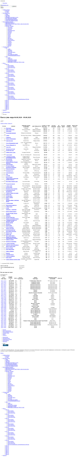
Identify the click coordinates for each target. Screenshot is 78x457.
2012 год (7, 102)
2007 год (7, 107)
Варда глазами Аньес (10, 246)
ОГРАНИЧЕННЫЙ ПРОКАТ (11, 19)
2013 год (7, 101)
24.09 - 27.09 (3, 298)
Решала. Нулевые (10, 228)
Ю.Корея (9, 44)
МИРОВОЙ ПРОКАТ (10, 22)
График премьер (6, 9)
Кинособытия (6, 340)
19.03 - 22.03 (3, 312)
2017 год (7, 86)
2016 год (7, 90)
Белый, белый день (10, 217)
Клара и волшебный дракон (12, 218)
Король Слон (9, 232)
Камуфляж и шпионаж (11, 167)
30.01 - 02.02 (3, 322)
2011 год (7, 103)
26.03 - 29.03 (3, 311)
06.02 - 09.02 (3, 320)
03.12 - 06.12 (3, 284)
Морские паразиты (10, 168)
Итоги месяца (11, 65)
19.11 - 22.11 (3, 287)
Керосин (8, 253)
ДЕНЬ (6, 14)
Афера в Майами (10, 251)
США (6, 56)
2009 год (7, 105)
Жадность (8, 224)
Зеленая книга (9, 196)
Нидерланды (10, 39)
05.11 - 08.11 (3, 290)
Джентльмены (9, 160)
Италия (9, 33)
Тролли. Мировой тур (11, 145)
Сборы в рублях (3, 123)
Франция (10, 42)
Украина (9, 41)
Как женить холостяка (11, 231)
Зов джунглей (9, 159)
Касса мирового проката (8, 21)
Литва (9, 37)
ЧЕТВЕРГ (7, 15)
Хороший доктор (10, 254)
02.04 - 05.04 (3, 310)
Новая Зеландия (11, 40)
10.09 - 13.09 (3, 300)
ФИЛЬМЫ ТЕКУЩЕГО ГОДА (11, 17)
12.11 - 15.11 (3, 288)
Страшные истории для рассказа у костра (11, 221)
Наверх (2, 353)
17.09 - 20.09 (3, 299)
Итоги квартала (11, 66)
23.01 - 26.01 (3, 323)
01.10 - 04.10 (3, 296)
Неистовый (8, 128)
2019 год (7, 77)
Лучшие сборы (6, 46)
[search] (14, 6)
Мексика (9, 38)
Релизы (4, 329)
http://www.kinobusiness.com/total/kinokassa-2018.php (18, 99)
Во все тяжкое (9, 177)
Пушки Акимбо (9, 222)
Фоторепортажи (6, 338)
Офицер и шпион (10, 239)
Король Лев (8, 234)
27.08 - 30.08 (3, 303)
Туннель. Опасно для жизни (12, 193)
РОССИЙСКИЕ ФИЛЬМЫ (11, 18)
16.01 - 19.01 (3, 324)
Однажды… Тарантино (11, 209)
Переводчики (9, 225)
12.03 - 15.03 (3, 314)
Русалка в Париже (10, 165)
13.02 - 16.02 (3, 319)
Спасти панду (9, 154)
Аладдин (8, 175)
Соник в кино (9, 185)
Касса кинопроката (7, 330)
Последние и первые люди (12, 181)
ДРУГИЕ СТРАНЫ (9, 26)
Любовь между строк (10, 152)
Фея (7, 174)
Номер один (8, 194)
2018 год (7, 81)
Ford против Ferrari (10, 190)
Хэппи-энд (8, 137)
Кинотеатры (5, 337)
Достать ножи (9, 187)
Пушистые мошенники (11, 241)
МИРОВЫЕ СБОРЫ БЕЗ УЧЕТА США (16, 62)
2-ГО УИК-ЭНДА (11, 52)
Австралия (10, 27)
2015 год (7, 94)
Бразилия (10, 29)
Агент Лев (8, 147)
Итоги (4, 63)
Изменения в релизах (7, 339)
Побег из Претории (10, 129)
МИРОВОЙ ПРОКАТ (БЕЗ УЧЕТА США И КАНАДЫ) (17, 23)
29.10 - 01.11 (3, 291)
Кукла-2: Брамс (9, 247)
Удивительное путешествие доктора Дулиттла (12, 179)
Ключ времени (9, 164)
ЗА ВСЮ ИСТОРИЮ (12, 59)
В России (7, 10)
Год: (1, 275)
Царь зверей (8, 257)
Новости (5, 110)
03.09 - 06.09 (3, 302)
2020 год (7, 73)
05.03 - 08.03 (3, 315)
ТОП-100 (10, 53)
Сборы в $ (10, 123)
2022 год (7, 64)
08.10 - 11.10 (3, 295)
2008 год (7, 106)
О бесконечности (9, 172)
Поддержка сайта (27, 351)
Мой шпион (8, 131)
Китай (9, 34)
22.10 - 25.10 (3, 292)
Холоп (7, 208)
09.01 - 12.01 (3, 326)
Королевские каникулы (11, 205)
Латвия (9, 35)
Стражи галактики (10, 243)
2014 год (7, 100)
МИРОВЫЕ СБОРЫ (12, 61)
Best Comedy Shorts (10, 235)
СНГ (6, 47)
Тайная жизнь (9, 206)
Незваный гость (9, 170)
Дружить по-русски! (10, 149)
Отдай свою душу (10, 150)
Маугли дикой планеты (11, 211)
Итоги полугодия (11, 67)
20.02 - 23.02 (3, 318)
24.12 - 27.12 (3, 280)
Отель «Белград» (10, 227)
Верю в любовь (9, 197)
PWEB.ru (33, 351)
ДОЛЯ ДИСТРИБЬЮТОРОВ (11, 20)
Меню (2, 7)
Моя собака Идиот (10, 249)
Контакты (5, 3)
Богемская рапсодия (10, 229)
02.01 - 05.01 (3, 327)
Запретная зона (9, 140)
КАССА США (8, 25)
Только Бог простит (10, 183)
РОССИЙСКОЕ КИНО (13, 54)
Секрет (7, 135)
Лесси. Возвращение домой (12, 143)
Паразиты (8, 215)
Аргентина (10, 28)
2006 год (7, 109)
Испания (9, 32)
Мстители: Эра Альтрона (11, 188)
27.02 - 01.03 (3, 316)
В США (7, 11)
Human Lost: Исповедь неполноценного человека (11, 238)
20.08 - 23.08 (3, 304)
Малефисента (9, 191)
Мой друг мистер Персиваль (12, 244)
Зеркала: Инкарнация (11, 138)
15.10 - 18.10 (3, 294)
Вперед (7, 198)
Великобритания (11, 30)
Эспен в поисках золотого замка (13, 259)
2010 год (7, 104)
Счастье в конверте (10, 256)
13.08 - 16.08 (3, 306)
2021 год (7, 68)
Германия (10, 31)
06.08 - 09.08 (3, 307)
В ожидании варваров (11, 133)
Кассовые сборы (6, 13)
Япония (9, 45)
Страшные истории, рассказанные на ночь (11, 157)
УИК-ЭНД (7, 16)
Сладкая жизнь (9, 203)
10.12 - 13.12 (3, 283)
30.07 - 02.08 (3, 308)
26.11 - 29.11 (3, 286)
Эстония (9, 43)
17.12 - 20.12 (3, 282)
